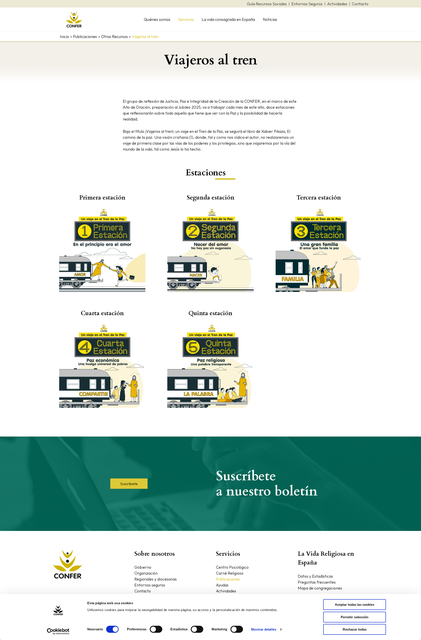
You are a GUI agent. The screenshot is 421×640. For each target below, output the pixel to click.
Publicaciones (228, 579)
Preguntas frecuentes (317, 582)
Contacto (142, 590)
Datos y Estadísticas (315, 576)
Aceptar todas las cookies (354, 604)
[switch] (156, 629)
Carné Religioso (229, 573)
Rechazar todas (355, 629)
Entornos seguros (149, 585)
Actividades (226, 590)
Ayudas (222, 585)
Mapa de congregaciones (320, 588)
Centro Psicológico (232, 567)
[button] (129, 483)
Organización (146, 573)
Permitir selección (354, 617)
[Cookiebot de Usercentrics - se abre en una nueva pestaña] (58, 631)
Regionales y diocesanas (155, 579)
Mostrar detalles (263, 629)
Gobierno (142, 567)
